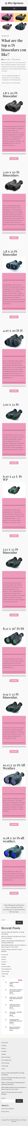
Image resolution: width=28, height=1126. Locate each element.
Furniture (4, 962)
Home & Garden (6, 966)
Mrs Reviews (17, 59)
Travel (3, 976)
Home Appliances (6, 969)
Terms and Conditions (7, 1108)
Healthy (3, 964)
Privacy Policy (5, 1111)
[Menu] (14, 8)
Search (3, 920)
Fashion (3, 959)
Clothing (3, 957)
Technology (5, 36)
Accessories (4, 954)
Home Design (5, 971)
